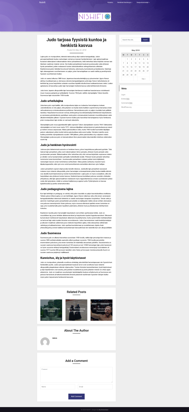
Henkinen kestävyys (124, 2)
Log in (123, 95)
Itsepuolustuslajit (142, 2)
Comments (126, 103)
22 (127, 71)
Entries (125, 99)
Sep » (144, 79)
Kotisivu (110, 2)
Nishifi (42, 2)
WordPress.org (126, 107)
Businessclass (103, 410)
